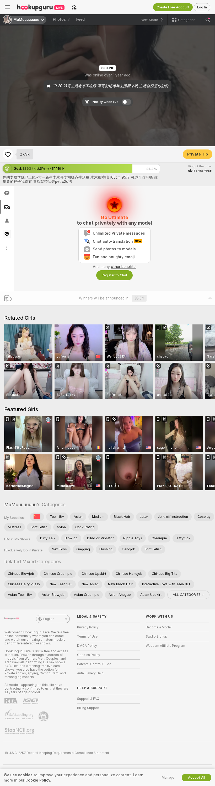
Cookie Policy (37, 780)
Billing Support (88, 708)
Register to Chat (114, 275)
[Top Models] (74, 7)
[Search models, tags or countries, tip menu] (207, 19)
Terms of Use (87, 636)
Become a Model (158, 627)
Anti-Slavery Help (90, 673)
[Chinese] (37, 517)
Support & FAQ (88, 699)
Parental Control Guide (94, 664)
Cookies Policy (88, 655)
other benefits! (123, 267)
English (48, 619)
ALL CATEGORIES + (188, 595)
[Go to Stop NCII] (19, 731)
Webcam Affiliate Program (165, 646)
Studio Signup (156, 636)
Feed (80, 19)
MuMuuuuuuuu (20, 504)
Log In (202, 7)
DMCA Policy (87, 646)
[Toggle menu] (7, 7)
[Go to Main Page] (41, 7)
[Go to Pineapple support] (44, 716)
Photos (61, 19)
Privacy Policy (88, 627)
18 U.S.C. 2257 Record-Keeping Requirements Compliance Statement (56, 753)
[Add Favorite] (8, 154)
